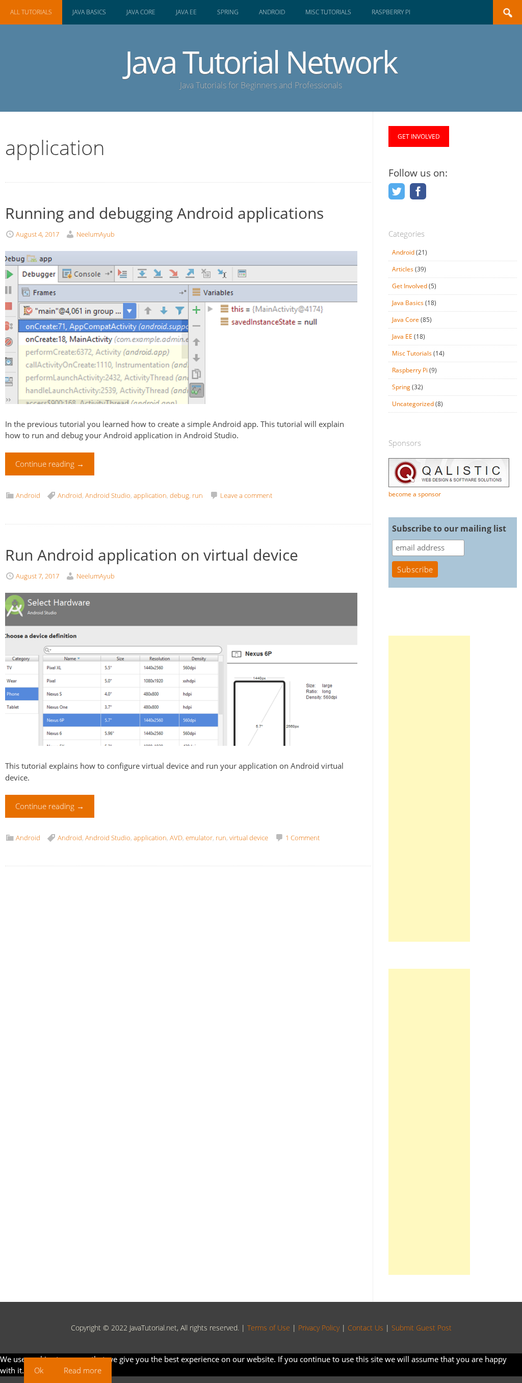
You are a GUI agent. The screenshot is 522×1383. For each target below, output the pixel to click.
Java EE (186, 12)
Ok (38, 1370)
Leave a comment (246, 495)
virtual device (248, 837)
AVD (176, 837)
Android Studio (107, 495)
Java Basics (89, 12)
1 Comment (302, 837)
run (197, 495)
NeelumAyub (95, 234)
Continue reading (49, 464)
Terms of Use (268, 1327)
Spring (228, 12)
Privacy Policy (319, 1327)
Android (272, 12)
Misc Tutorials (328, 12)
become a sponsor (414, 494)
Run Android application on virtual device (151, 554)
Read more (82, 1370)
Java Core (140, 12)
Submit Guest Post (422, 1327)
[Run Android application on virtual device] (181, 754)
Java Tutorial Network (261, 62)
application (150, 495)
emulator (199, 837)
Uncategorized (413, 403)
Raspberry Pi (391, 12)
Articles (402, 269)
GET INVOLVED (419, 136)
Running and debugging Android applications (164, 213)
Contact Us (365, 1327)
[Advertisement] (429, 789)
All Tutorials (31, 12)
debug (179, 495)
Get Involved (409, 286)
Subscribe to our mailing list (449, 528)
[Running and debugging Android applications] (181, 412)
